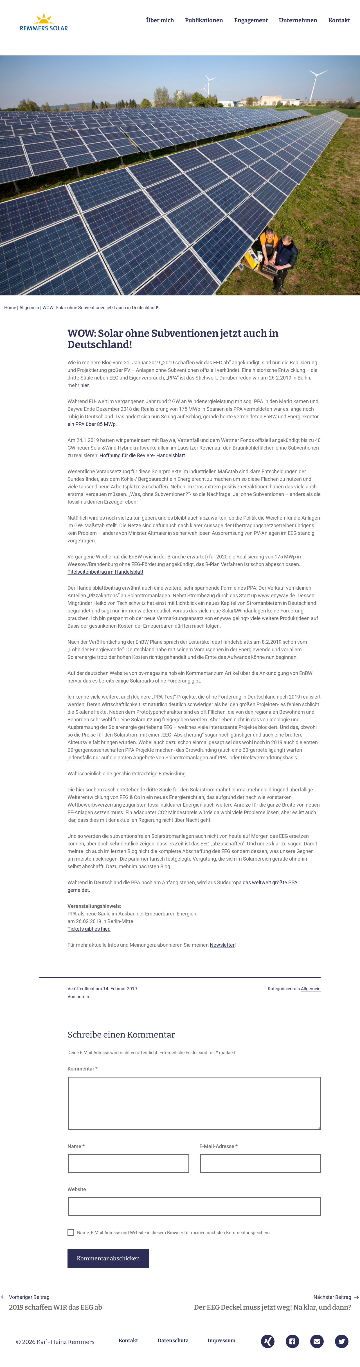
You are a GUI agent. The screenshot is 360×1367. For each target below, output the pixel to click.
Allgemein (29, 307)
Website (77, 1189)
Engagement (251, 20)
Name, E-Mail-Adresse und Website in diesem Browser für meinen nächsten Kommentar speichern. (174, 1232)
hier (84, 385)
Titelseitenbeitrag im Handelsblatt (105, 572)
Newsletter (222, 945)
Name (76, 1146)
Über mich (160, 20)
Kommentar (83, 1069)
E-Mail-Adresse (218, 1146)
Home (10, 307)
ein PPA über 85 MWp (92, 424)
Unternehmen (298, 20)
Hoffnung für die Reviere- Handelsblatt (142, 455)
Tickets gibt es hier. (89, 929)
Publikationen (204, 20)
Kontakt (339, 20)
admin (82, 996)
